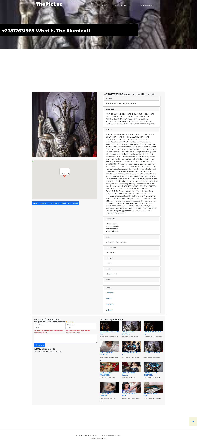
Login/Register (145, 5)
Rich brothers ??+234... (151, 394)
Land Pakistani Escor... (129, 374)
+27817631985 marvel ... (128, 333)
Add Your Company (122, 5)
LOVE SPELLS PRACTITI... (106, 374)
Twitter (109, 298)
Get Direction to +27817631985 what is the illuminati (56, 203)
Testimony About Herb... (130, 394)
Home (103, 5)
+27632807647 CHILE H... (106, 353)
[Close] (67, 170)
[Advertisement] (98, 76)
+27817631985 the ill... (152, 353)
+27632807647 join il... (152, 333)
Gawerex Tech (101, 438)
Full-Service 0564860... (105, 394)
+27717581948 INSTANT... (150, 374)
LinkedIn (109, 310)
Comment (39, 345)
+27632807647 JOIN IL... (109, 333)
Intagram (109, 304)
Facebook (110, 293)
